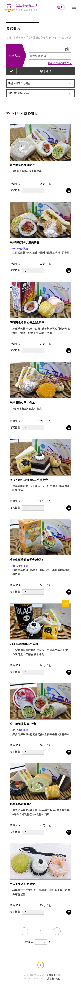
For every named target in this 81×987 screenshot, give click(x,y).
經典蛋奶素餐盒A (20, 804)
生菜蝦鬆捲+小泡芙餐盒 (25, 242)
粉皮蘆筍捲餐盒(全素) (23, 724)
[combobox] (50, 56)
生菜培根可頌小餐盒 (22, 402)
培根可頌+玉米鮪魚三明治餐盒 (29, 479)
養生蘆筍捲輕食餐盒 (22, 165)
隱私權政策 (53, 978)
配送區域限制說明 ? (59, 63)
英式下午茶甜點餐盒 (22, 884)
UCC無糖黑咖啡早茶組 (24, 644)
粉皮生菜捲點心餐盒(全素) (26, 559)
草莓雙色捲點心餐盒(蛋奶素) (28, 322)
